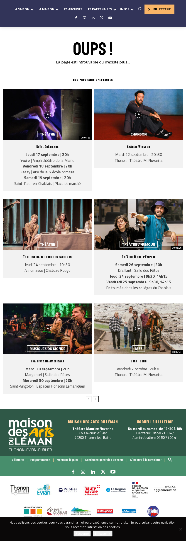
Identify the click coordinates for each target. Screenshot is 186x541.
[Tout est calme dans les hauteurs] (47, 224)
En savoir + (103, 533)
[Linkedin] (93, 18)
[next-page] (96, 399)
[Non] (180, 529)
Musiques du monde (47, 348)
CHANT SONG (139, 361)
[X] (101, 18)
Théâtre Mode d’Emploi (138, 257)
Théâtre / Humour (138, 244)
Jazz (138, 348)
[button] (140, 8)
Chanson (139, 134)
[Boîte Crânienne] (47, 114)
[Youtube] (110, 18)
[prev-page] (88, 399)
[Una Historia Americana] (47, 328)
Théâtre (47, 134)
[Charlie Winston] (138, 114)
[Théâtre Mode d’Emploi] (138, 224)
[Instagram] (84, 18)
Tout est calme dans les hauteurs (47, 257)
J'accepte (82, 533)
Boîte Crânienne (47, 147)
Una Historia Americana (47, 361)
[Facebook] (76, 18)
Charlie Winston (138, 147)
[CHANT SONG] (138, 328)
